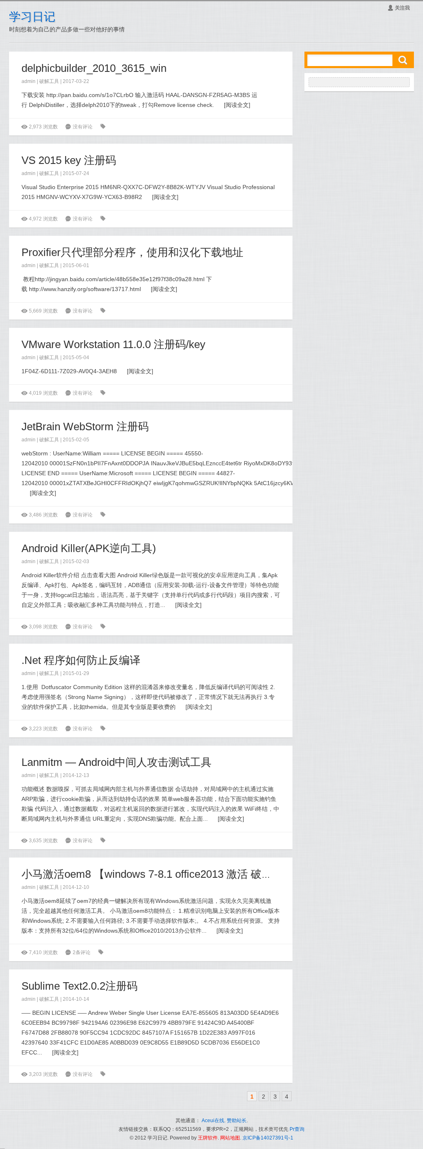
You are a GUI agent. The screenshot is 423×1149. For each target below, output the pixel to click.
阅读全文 (237, 105)
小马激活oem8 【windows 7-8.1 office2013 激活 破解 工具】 (164, 874)
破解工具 (49, 81)
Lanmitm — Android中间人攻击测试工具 (116, 762)
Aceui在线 (213, 1120)
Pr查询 (297, 1129)
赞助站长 (237, 1120)
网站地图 (230, 1138)
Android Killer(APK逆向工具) (88, 548)
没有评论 (83, 127)
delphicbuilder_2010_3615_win (93, 68)
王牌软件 (208, 1138)
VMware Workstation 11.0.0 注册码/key (113, 344)
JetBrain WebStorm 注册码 (85, 426)
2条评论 (81, 952)
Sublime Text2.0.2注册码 (79, 986)
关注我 (398, 8)
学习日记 (32, 16)
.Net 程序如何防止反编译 (80, 660)
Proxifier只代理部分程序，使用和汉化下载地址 (132, 252)
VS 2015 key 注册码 (68, 160)
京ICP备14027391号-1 (267, 1138)
